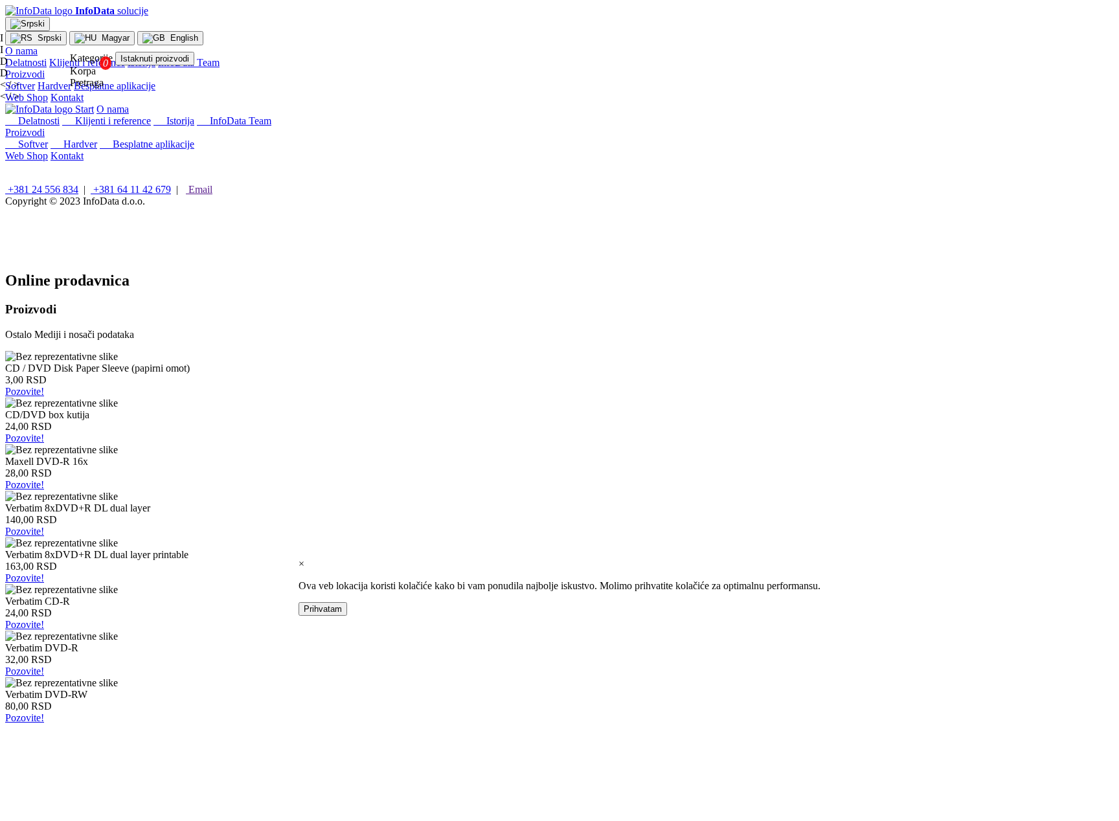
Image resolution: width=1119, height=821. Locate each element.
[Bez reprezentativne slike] (61, 357)
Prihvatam (323, 609)
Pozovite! (24, 391)
